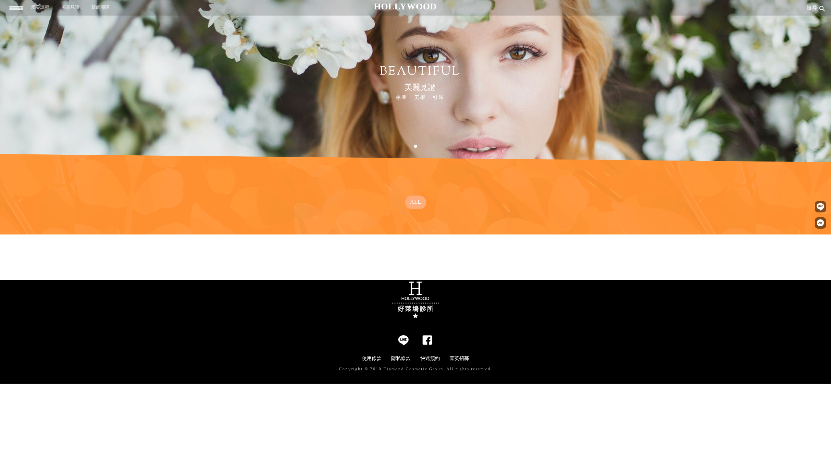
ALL (415, 202)
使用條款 (371, 358)
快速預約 (430, 358)
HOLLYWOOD (405, 6)
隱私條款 (401, 358)
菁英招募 (459, 358)
